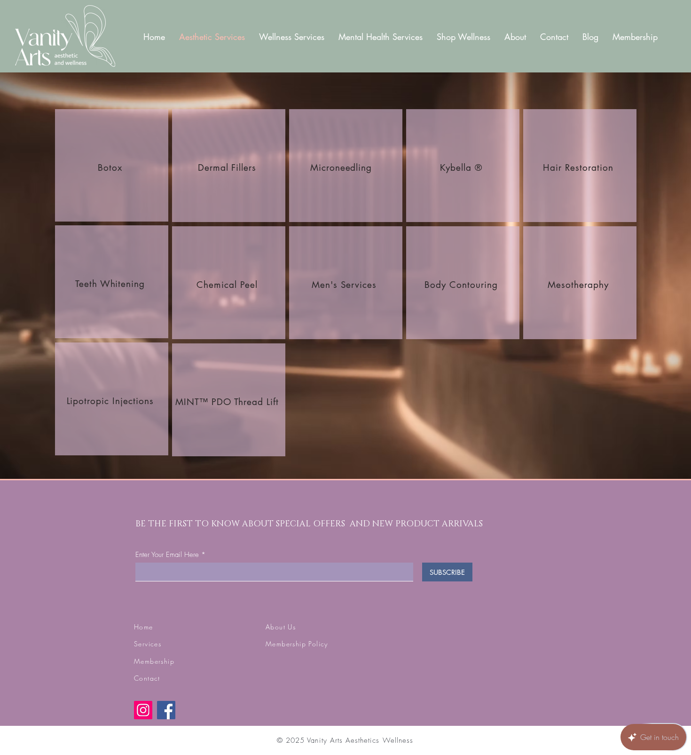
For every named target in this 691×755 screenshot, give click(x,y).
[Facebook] (166, 710)
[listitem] (111, 165)
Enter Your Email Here (167, 554)
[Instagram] (143, 710)
